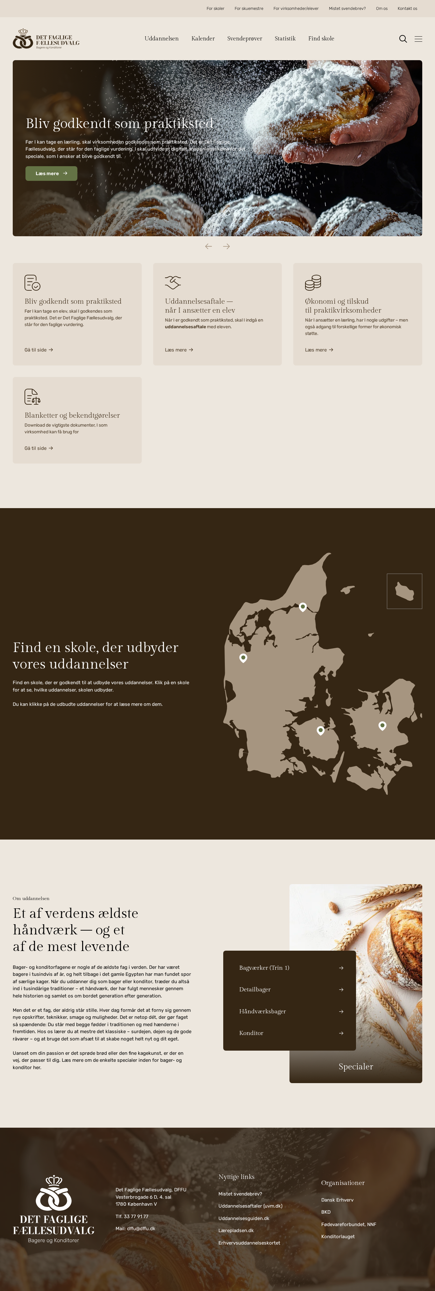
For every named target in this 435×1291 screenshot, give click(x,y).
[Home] (54, 1209)
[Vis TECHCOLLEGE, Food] (303, 607)
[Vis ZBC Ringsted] (382, 726)
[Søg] (403, 39)
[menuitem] (216, 8)
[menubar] (312, 8)
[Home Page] (46, 38)
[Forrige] (208, 246)
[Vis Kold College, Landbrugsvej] (321, 731)
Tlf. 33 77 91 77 (132, 1216)
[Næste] (226, 246)
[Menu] (418, 38)
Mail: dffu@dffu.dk (135, 1228)
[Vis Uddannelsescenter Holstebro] (243, 658)
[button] (165, 38)
